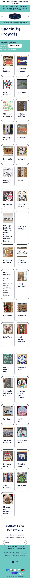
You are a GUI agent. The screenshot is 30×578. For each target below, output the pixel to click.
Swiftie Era (21, 420)
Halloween (7, 204)
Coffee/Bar (22, 139)
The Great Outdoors (7, 442)
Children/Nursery (7, 115)
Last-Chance (6, 274)
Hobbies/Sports (22, 206)
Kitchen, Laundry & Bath (22, 263)
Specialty (7, 419)
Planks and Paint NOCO (13, 576)
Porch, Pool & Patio (6, 370)
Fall (19, 181)
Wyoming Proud (21, 465)
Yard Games (6, 487)
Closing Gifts (6, 139)
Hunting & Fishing (22, 228)
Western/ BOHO (7, 465)
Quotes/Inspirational (7, 393)
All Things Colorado (22, 70)
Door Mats (7, 159)
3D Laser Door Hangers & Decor (7, 510)
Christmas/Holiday (22, 115)
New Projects (6, 70)
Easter (20, 159)
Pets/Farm (7, 337)
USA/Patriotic (22, 442)
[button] (2, 16)
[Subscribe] (25, 542)
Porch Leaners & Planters (22, 339)
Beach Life (22, 93)
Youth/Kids (22, 487)
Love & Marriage (21, 285)
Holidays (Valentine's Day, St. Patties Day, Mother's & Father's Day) (7, 233)
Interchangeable (7, 262)
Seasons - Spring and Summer (22, 394)
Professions (22, 369)
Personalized (22, 317)
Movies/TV (7, 316)
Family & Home (7, 182)
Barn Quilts (5, 94)
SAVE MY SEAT (15, 46)
